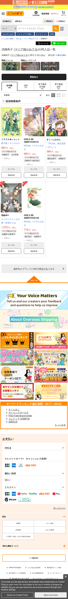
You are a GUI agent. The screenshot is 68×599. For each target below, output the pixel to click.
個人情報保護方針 (38, 573)
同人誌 (18, 38)
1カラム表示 (64, 97)
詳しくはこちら (59, 508)
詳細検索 (62, 28)
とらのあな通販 (7, 38)
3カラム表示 (53, 97)
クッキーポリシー (56, 573)
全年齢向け (7, 21)
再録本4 (5, 215)
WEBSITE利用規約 (15, 568)
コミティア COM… (25, 34)
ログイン (55, 13)
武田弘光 (13, 421)
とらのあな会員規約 (34, 568)
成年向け (18, 21)
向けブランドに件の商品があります (34, 268)
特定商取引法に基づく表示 (20, 578)
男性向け (49, 21)
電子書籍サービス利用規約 (17, 573)
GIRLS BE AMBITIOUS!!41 (31, 140)
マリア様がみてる (26, 49)
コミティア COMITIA (19, 418)
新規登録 (45, 13)
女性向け (61, 21)
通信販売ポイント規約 (54, 568)
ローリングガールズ (18, 412)
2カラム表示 (58, 97)
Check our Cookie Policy (17, 595)
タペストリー (41, 34)
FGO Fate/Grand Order (20, 415)
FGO (52, 34)
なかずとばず (8, 34)
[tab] (26, 86)
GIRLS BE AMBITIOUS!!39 (31, 216)
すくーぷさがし (54, 139)
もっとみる (60, 424)
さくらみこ (14, 409)
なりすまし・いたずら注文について (46, 578)
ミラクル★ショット (10, 139)
